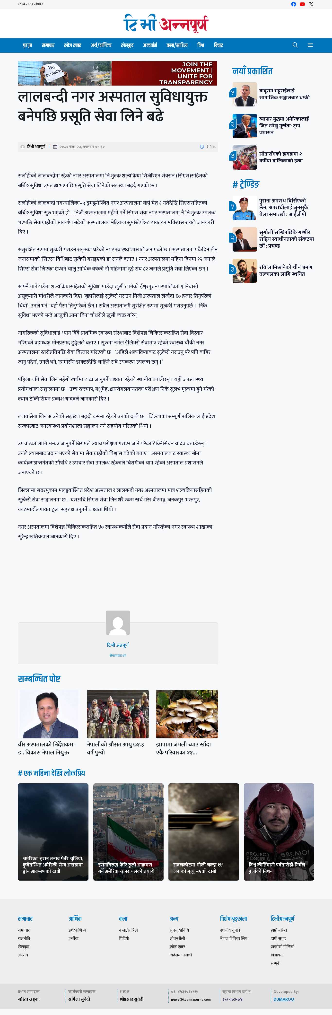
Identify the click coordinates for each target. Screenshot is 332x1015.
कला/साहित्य (177, 45)
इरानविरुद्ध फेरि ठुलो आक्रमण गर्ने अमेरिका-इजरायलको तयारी (126, 868)
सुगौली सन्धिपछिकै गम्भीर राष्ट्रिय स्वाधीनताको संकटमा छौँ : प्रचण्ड (286, 239)
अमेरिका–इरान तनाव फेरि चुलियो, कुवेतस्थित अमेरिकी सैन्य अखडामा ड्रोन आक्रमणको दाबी (53, 865)
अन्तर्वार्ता (150, 45)
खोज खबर (72, 45)
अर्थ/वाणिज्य (101, 45)
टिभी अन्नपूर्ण (36, 146)
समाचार (48, 45)
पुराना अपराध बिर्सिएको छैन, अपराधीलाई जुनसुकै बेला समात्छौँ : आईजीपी (283, 207)
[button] (295, 45)
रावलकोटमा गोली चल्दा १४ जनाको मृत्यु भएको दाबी (198, 868)
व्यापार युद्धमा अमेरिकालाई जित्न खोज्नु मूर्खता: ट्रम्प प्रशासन (284, 126)
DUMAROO (284, 999)
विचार (218, 45)
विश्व (200, 45)
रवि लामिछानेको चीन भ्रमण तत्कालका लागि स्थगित (285, 271)
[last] (118, 74)
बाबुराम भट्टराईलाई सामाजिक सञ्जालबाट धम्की (284, 94)
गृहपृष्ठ (27, 45)
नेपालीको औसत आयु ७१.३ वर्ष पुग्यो (115, 749)
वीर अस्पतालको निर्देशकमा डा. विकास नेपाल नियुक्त (46, 749)
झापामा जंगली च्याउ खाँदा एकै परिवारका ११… (183, 749)
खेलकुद (127, 45)
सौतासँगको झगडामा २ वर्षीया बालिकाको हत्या (281, 157)
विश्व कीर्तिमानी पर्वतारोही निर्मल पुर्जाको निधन (277, 868)
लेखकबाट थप (118, 655)
